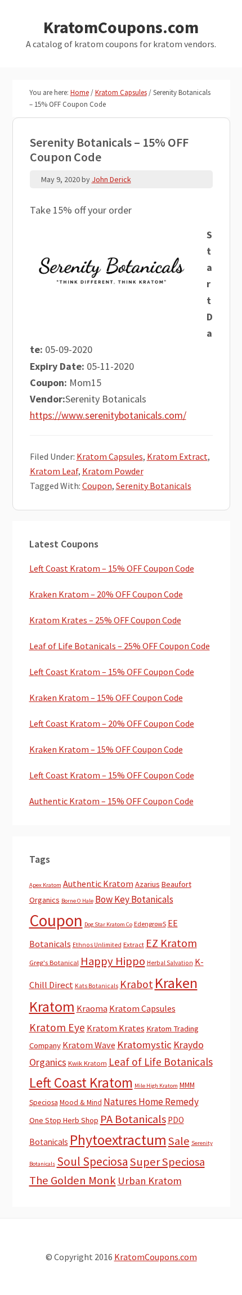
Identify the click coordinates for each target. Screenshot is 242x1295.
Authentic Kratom (98, 883)
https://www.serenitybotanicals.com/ (108, 415)
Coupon (97, 485)
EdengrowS (150, 924)
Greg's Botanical (54, 962)
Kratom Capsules (110, 456)
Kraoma (92, 1008)
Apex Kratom (45, 885)
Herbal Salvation (170, 963)
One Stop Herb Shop (63, 1120)
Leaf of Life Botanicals (161, 1061)
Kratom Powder (113, 471)
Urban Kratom (150, 1180)
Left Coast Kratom (81, 1083)
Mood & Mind (81, 1102)
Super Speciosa (167, 1161)
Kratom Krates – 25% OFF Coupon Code (105, 620)
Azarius (147, 884)
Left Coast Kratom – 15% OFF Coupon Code (111, 568)
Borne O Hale (77, 900)
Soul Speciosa (92, 1161)
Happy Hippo (112, 961)
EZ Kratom (171, 943)
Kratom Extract (177, 456)
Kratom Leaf (54, 471)
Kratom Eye (57, 1027)
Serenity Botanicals (153, 485)
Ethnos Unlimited (97, 945)
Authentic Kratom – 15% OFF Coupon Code (111, 801)
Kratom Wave (88, 1045)
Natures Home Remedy (151, 1101)
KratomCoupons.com (121, 27)
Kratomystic (144, 1044)
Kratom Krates (116, 1028)
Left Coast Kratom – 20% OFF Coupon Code (111, 723)
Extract (133, 944)
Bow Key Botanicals (134, 899)
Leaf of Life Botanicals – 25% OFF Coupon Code (119, 645)
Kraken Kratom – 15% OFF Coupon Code (106, 697)
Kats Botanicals (96, 986)
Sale (179, 1141)
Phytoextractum (118, 1140)
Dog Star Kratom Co (108, 924)
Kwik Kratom (87, 1063)
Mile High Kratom (156, 1085)
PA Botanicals (133, 1119)
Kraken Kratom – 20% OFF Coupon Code (106, 594)
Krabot (136, 984)
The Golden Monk (72, 1180)
